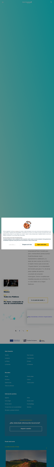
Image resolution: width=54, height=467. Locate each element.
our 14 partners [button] (16, 231)
